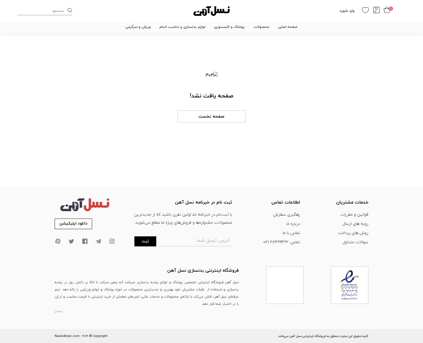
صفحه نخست (211, 117)
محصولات (261, 27)
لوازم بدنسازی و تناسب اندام (182, 27)
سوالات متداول (355, 242)
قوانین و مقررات (354, 214)
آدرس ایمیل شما (213, 240)
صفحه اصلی (288, 27)
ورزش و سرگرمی (138, 27)
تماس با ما (291, 233)
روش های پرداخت (353, 233)
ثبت (145, 241)
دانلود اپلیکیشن (73, 223)
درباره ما (293, 224)
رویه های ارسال (355, 224)
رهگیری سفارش (286, 214)
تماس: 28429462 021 (281, 242)
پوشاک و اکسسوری (229, 27)
